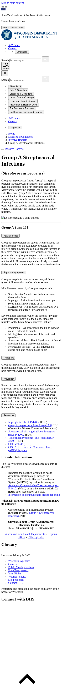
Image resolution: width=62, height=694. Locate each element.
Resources (8, 415)
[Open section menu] (2, 149)
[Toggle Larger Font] (2, 6)
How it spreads (10, 235)
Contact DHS (15, 582)
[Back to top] (27, 690)
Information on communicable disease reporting (34, 494)
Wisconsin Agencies (19, 560)
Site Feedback (16, 579)
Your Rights (14, 573)
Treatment (8, 357)
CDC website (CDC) (19, 444)
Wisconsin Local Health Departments (24, 534)
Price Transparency (18, 570)
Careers (12, 48)
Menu (6, 68)
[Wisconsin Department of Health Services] (29, 39)
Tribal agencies (36, 537)
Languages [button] (22, 52)
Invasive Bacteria (14, 148)
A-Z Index (14, 45)
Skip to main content (12, 2)
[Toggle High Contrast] (6, 6)
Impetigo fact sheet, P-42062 (24, 422)
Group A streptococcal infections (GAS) (30, 425)
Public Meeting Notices (21, 567)
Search (5, 60)
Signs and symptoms (14, 272)
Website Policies (17, 576)
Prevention (8, 379)
